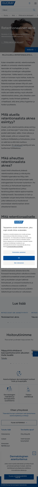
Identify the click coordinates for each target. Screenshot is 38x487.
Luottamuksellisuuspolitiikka (15, 246)
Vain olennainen (19, 263)
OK (19, 258)
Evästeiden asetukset (18, 252)
